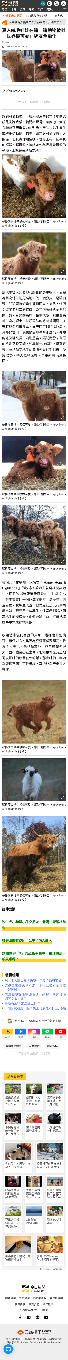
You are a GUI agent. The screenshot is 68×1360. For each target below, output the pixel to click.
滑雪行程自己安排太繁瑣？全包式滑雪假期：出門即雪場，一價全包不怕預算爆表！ (49, 1165)
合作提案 (48, 1304)
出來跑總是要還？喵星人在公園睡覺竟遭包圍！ (12, 1101)
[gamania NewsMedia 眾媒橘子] (34, 1332)
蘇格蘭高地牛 (13, 1046)
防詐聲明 (10, 1298)
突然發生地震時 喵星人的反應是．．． (17, 1165)
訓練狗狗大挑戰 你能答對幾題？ (33, 1101)
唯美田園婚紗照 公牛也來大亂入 (27, 940)
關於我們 (34, 1304)
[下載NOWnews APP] (49, 3)
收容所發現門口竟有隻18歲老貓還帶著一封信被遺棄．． (12, 1194)
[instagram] (28, 1317)
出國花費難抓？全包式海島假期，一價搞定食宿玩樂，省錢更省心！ (54, 1194)
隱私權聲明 (39, 1298)
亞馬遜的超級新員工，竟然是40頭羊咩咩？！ (12, 1223)
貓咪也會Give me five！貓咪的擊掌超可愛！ (49, 1258)
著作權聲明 (56, 1298)
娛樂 (41, 9)
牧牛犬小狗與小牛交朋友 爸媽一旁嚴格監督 (34, 925)
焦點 (4, 9)
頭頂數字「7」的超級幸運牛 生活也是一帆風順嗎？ (34, 956)
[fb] (20, 1317)
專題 (32, 9)
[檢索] (56, 3)
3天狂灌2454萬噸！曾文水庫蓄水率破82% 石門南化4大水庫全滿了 (34, 1221)
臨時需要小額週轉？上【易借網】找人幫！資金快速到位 (54, 1101)
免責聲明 (24, 1298)
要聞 (22, 9)
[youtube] (46, 1317)
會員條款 (20, 1304)
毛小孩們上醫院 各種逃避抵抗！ (17, 1258)
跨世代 (58, 15)
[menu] (65, 9)
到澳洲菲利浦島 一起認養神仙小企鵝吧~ (54, 1221)
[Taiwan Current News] (42, 3)
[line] (37, 1317)
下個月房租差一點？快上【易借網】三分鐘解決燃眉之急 (13, 1131)
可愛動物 (34, 1046)
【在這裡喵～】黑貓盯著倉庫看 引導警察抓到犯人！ (54, 1129)
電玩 (50, 9)
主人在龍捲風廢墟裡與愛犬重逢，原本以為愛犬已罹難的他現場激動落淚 (33, 1129)
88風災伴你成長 (38, 15)
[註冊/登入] (63, 3)
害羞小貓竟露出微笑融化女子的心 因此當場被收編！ (33, 1194)
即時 (13, 9)
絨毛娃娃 (52, 1046)
